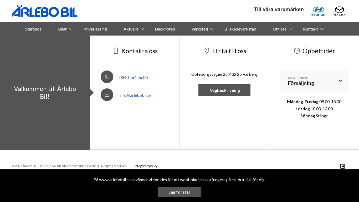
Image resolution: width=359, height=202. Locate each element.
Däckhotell (165, 28)
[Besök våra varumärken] (279, 9)
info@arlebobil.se (135, 95)
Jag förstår (180, 191)
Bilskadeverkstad (240, 28)
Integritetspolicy (146, 166)
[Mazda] (339, 11)
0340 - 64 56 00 (133, 77)
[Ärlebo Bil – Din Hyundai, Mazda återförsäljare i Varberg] (45, 11)
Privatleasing (95, 28)
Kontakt (310, 28)
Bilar (62, 28)
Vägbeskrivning (224, 90)
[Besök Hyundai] (318, 11)
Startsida (33, 28)
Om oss (279, 28)
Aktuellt (131, 28)
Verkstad (199, 28)
